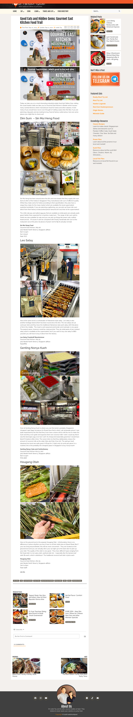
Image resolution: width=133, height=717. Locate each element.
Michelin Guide (98, 113)
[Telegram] (87, 698)
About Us (66, 706)
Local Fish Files (98, 159)
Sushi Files (97, 148)
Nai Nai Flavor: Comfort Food (73, 596)
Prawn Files (97, 139)
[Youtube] (46, 698)
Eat (21, 580)
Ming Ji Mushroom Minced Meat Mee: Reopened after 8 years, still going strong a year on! (113, 56)
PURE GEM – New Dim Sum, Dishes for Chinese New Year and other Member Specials (74, 614)
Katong (68, 601)
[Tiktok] (92, 698)
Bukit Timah (32, 620)
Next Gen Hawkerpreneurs (103, 107)
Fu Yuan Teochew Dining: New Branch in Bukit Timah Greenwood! (37, 613)
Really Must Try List (100, 97)
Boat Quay (109, 31)
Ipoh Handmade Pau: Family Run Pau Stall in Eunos (112, 39)
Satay (69, 580)
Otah (64, 580)
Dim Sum (16, 580)
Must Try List (97, 100)
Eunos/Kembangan (112, 45)
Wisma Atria (32, 603)
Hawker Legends (99, 104)
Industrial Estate (77, 580)
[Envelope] (98, 698)
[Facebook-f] (35, 698)
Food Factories (28, 580)
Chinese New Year (70, 622)
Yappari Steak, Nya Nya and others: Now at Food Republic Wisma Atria (37, 597)
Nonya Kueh (58, 580)
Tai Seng (109, 63)
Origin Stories (98, 110)
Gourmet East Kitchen (47, 580)
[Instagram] (41, 698)
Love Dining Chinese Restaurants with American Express (112, 24)
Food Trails (37, 580)
